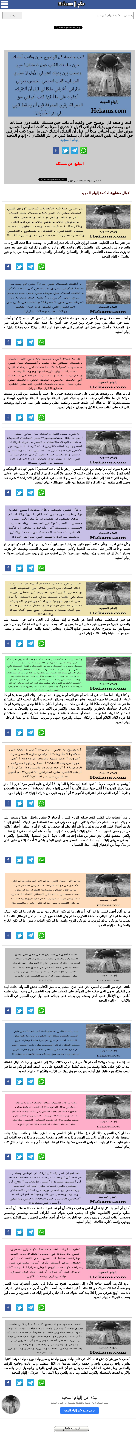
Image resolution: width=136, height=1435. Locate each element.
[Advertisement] (68, 39)
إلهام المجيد (70, 139)
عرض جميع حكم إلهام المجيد (79, 1410)
